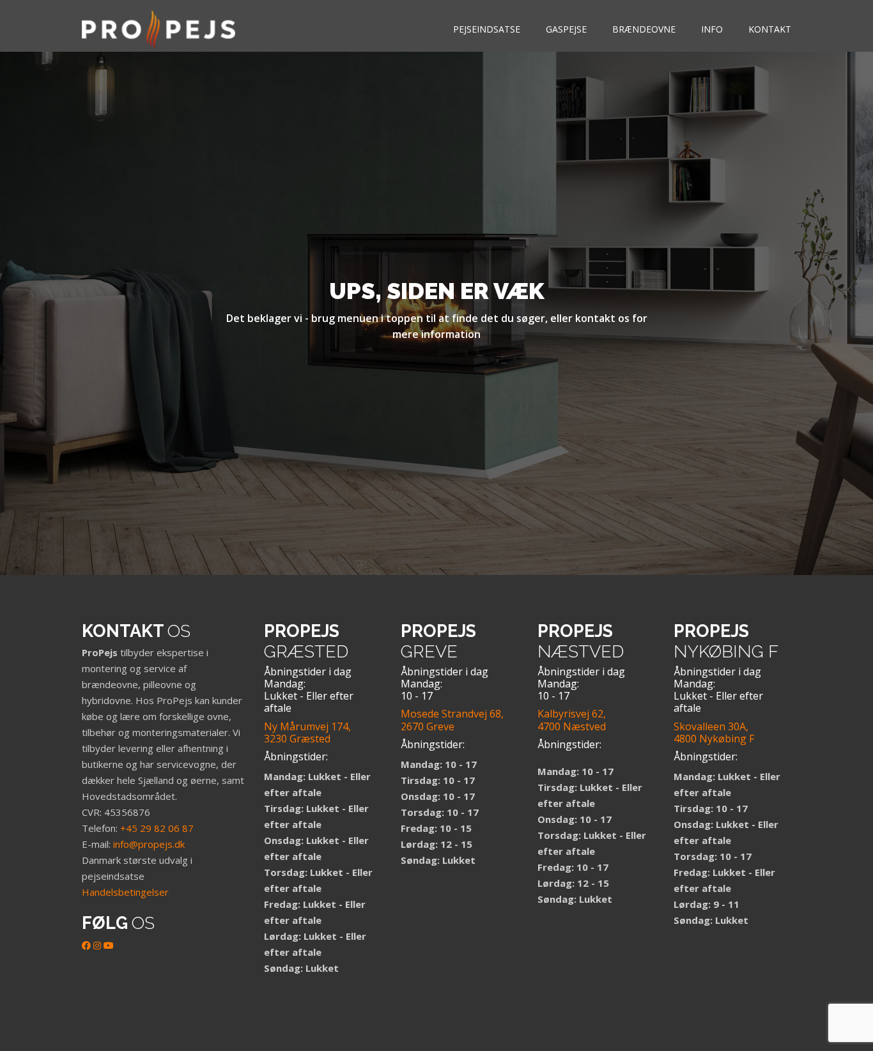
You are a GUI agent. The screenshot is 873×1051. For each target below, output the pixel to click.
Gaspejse (566, 29)
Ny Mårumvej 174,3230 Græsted (307, 732)
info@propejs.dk (149, 844)
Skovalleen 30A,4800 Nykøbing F (714, 732)
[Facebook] (86, 945)
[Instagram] (16, 997)
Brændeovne (644, 29)
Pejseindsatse (486, 29)
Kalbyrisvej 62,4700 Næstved (571, 720)
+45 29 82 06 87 (157, 828)
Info (712, 29)
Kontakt (769, 29)
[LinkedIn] (97, 945)
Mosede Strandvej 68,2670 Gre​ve (452, 720)
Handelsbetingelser (125, 892)
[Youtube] (109, 945)
